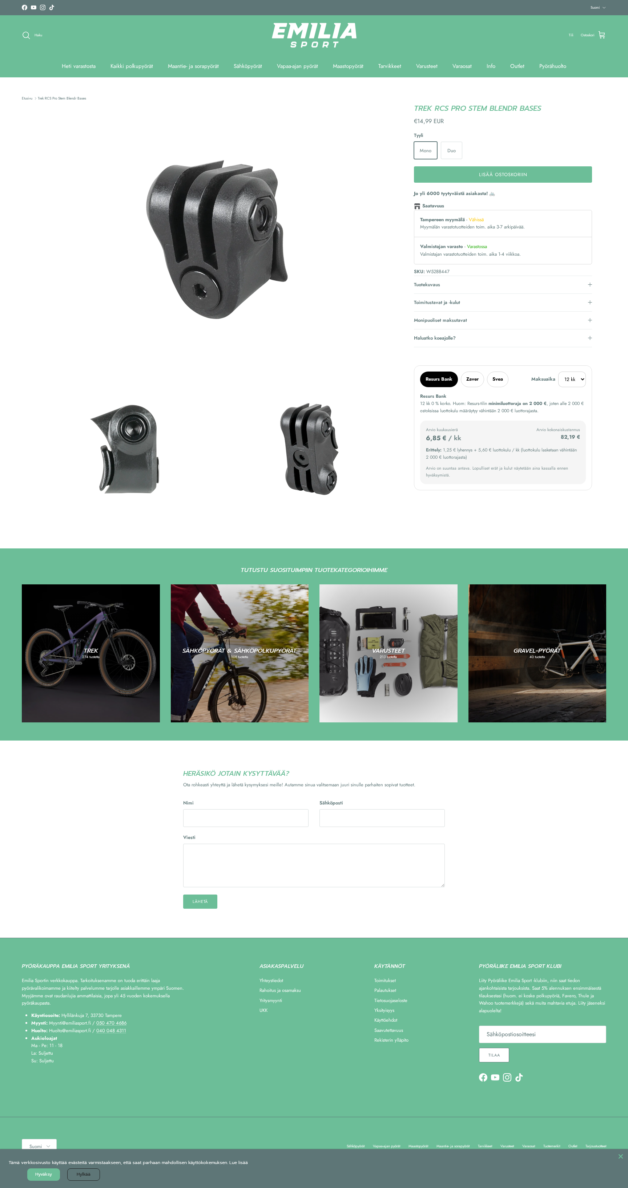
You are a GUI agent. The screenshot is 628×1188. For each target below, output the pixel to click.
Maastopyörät (348, 66)
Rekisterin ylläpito (391, 1040)
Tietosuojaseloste (390, 1000)
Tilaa (494, 1055)
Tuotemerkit (551, 1146)
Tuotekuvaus (427, 284)
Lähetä (200, 901)
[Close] (620, 1156)
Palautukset (385, 990)
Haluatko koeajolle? (435, 337)
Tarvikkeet (389, 66)
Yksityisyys (384, 1010)
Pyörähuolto (552, 66)
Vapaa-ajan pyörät (297, 66)
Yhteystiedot (271, 980)
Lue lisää (238, 1162)
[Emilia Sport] (314, 35)
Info (491, 66)
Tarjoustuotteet (595, 1146)
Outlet (517, 66)
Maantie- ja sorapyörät (193, 66)
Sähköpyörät (248, 66)
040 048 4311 (111, 1030)
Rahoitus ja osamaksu (280, 990)
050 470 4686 (111, 1022)
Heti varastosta (79, 66)
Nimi (188, 803)
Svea (497, 379)
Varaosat (462, 66)
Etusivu (27, 98)
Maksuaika (543, 379)
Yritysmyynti (270, 1000)
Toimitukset (385, 980)
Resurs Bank (439, 379)
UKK (263, 1010)
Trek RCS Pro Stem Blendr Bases (62, 98)
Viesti (189, 837)
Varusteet (427, 66)
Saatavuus (433, 205)
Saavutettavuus (388, 1030)
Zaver (472, 379)
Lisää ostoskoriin (503, 174)
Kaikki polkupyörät (131, 66)
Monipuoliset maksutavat (440, 320)
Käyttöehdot (385, 1020)
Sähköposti (331, 803)
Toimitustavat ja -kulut (437, 302)
